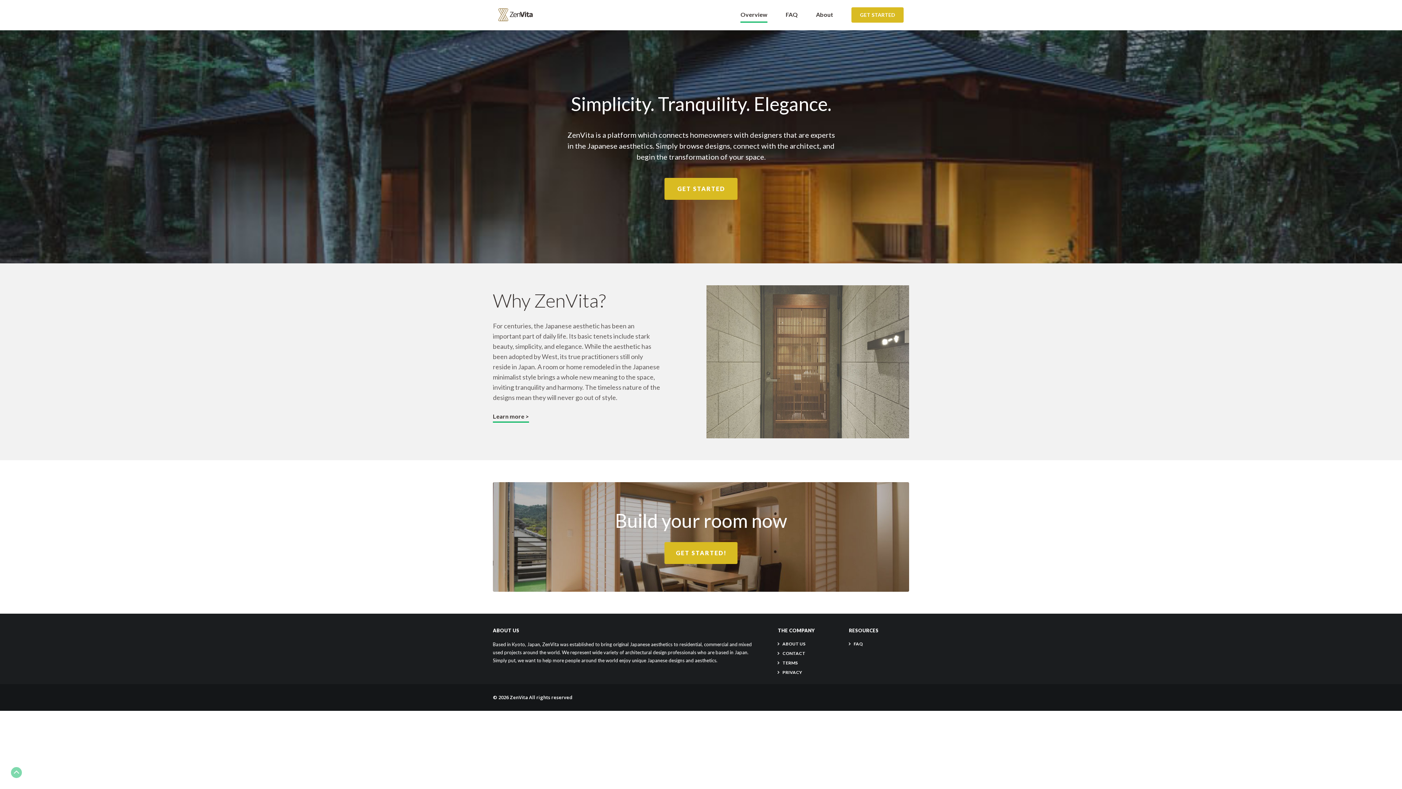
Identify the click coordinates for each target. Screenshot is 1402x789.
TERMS (790, 663)
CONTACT (793, 653)
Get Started (877, 15)
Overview (753, 14)
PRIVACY (792, 672)
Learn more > (511, 416)
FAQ (792, 14)
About (824, 14)
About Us (793, 644)
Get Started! (701, 552)
